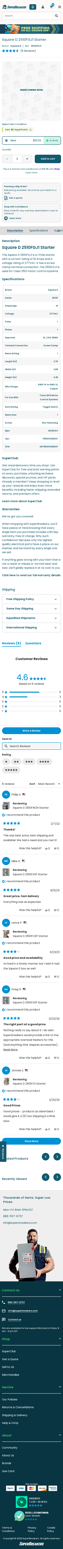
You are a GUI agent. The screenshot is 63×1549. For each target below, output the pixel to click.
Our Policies (9, 1399)
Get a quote (15, 198)
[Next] (58, 230)
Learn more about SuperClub (22, 501)
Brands (6, 1463)
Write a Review (37, 731)
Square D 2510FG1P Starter (30, 874)
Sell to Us (8, 1367)
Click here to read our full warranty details (31, 575)
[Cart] (51, 7)
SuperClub (9, 1351)
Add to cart (48, 158)
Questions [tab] (33, 644)
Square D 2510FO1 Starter (29, 1084)
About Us (8, 1455)
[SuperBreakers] (14, 7)
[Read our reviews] (31, 1516)
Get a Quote (10, 1359)
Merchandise (10, 1375)
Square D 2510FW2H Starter (31, 808)
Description (15, 230)
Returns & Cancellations (18, 1407)
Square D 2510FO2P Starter (30, 936)
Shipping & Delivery (14, 1415)
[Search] (57, 16)
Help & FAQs (10, 1423)
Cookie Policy (51, 1529)
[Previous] (45, 1156)
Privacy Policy (32, 1529)
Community (9, 1448)
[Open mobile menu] (59, 7)
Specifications (38, 230)
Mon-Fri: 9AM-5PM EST (18, 1210)
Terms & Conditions (8, 1529)
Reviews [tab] (11, 644)
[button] (19, 51)
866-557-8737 (13, 1216)
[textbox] (31, 746)
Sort (32, 784)
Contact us (14, 1319)
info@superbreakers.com (20, 1223)
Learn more (15, 218)
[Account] (42, 7)
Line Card (8, 1471)
